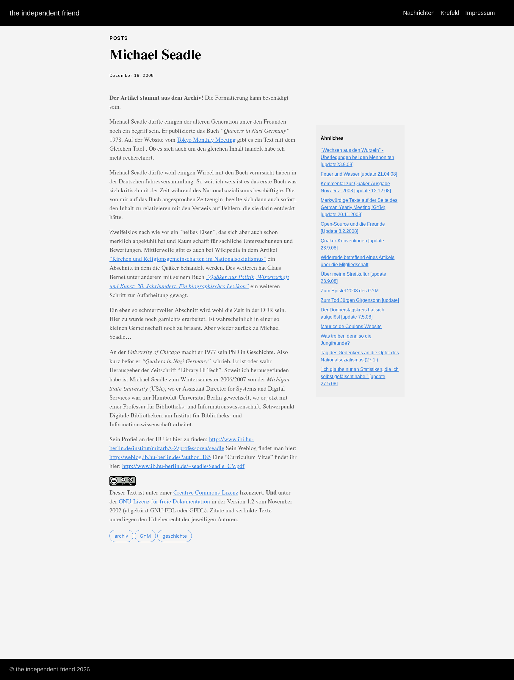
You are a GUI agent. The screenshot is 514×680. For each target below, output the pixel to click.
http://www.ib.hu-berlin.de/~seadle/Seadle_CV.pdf (183, 466)
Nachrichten (419, 13)
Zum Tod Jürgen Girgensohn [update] (360, 300)
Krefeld (450, 13)
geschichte (174, 536)
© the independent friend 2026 (50, 669)
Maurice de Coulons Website (351, 326)
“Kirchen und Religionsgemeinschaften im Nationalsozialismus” (187, 259)
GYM (145, 536)
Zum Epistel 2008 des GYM (350, 290)
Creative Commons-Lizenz (205, 492)
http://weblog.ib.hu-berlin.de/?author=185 (160, 457)
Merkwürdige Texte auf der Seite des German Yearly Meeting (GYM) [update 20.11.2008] (359, 207)
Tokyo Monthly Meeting (206, 139)
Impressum (480, 13)
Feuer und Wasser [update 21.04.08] (359, 174)
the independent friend (44, 13)
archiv (121, 536)
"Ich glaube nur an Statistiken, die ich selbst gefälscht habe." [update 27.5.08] (360, 376)
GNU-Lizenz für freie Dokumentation (164, 501)
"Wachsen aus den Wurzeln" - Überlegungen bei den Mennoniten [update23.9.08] (357, 157)
